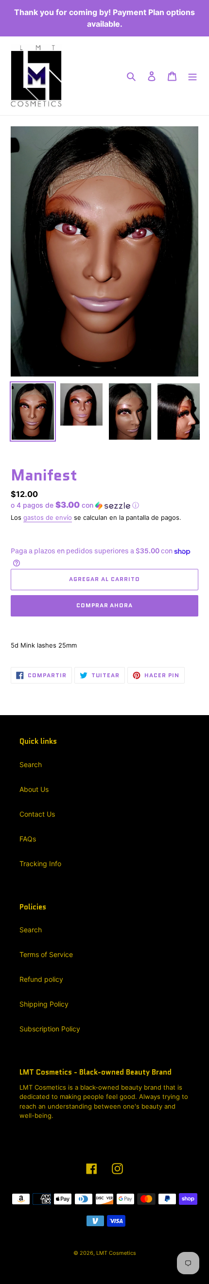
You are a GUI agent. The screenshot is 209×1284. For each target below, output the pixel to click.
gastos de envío (47, 517)
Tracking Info (40, 863)
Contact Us (37, 814)
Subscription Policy (49, 1029)
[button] (75, 505)
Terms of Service (46, 954)
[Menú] (192, 76)
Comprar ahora (104, 605)
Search (30, 764)
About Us (34, 789)
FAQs (27, 839)
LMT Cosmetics (116, 1253)
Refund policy (41, 979)
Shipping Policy (44, 1004)
